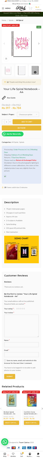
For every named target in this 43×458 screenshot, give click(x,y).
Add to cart (27, 122)
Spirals (11, 20)
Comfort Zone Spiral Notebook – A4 (31, 413)
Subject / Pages (8, 114)
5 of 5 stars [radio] (24, 308)
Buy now (21, 128)
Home (4, 20)
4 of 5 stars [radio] (22, 308)
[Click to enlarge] (6, 58)
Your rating (9, 309)
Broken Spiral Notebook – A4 (9, 413)
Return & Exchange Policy (26, 160)
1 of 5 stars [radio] (17, 308)
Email (6, 350)
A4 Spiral (19, 20)
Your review (9, 312)
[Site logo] (21, 8)
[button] (4, 441)
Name (7, 340)
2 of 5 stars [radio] (19, 308)
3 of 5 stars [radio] (21, 308)
